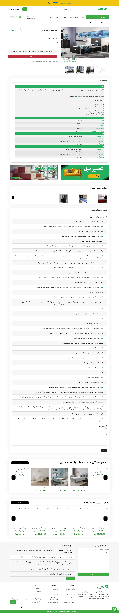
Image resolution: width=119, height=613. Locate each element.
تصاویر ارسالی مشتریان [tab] (98, 188)
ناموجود (32, 56)
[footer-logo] (102, 586)
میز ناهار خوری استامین (20, 528)
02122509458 (37, 591)
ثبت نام (17, 9)
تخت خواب (103, 22)
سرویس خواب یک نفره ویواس (40, 528)
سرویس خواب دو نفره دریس (79, 528)
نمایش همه (20, 463)
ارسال (103, 450)
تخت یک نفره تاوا (79, 487)
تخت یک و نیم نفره (53, 599)
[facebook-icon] (21, 606)
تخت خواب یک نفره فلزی (90, 22)
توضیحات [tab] (103, 80)
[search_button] (24, 9)
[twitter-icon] (37, 607)
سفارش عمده (71, 597)
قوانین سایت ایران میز (69, 594)
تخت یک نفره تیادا (99, 472)
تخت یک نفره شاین (20, 472)
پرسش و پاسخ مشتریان (69, 602)
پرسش (105, 434)
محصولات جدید (74, 17)
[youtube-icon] (29, 607)
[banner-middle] (85, 172)
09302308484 (14, 16)
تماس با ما (64, 17)
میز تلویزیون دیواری (53, 602)
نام (106, 428)
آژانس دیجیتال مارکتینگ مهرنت (51, 611)
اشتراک (13, 602)
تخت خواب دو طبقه (53, 597)
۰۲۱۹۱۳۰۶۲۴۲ (36, 588)
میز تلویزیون (55, 589)
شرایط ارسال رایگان (70, 589)
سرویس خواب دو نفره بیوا (99, 528)
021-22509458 (31, 18)
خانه (83, 17)
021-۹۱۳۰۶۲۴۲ (31, 16)
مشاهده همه (70, 578)
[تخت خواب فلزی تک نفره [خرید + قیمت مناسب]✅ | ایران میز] (99, 469)
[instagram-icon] (13, 607)
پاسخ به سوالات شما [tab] (99, 210)
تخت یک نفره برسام (59, 487)
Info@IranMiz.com (36, 594)
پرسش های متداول (70, 599)
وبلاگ (56, 17)
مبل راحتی (55, 594)
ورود (12, 9)
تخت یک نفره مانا (40, 487)
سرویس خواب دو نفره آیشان (59, 528)
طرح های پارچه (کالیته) (69, 591)
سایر (50, 17)
